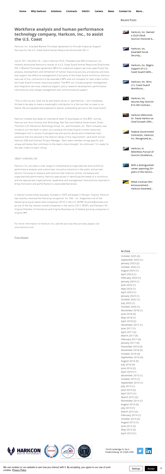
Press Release (21, 237)
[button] (39, 11)
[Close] (161, 468)
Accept (151, 468)
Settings (136, 468)
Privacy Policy (19, 470)
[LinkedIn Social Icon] (149, 451)
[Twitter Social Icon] (140, 451)
